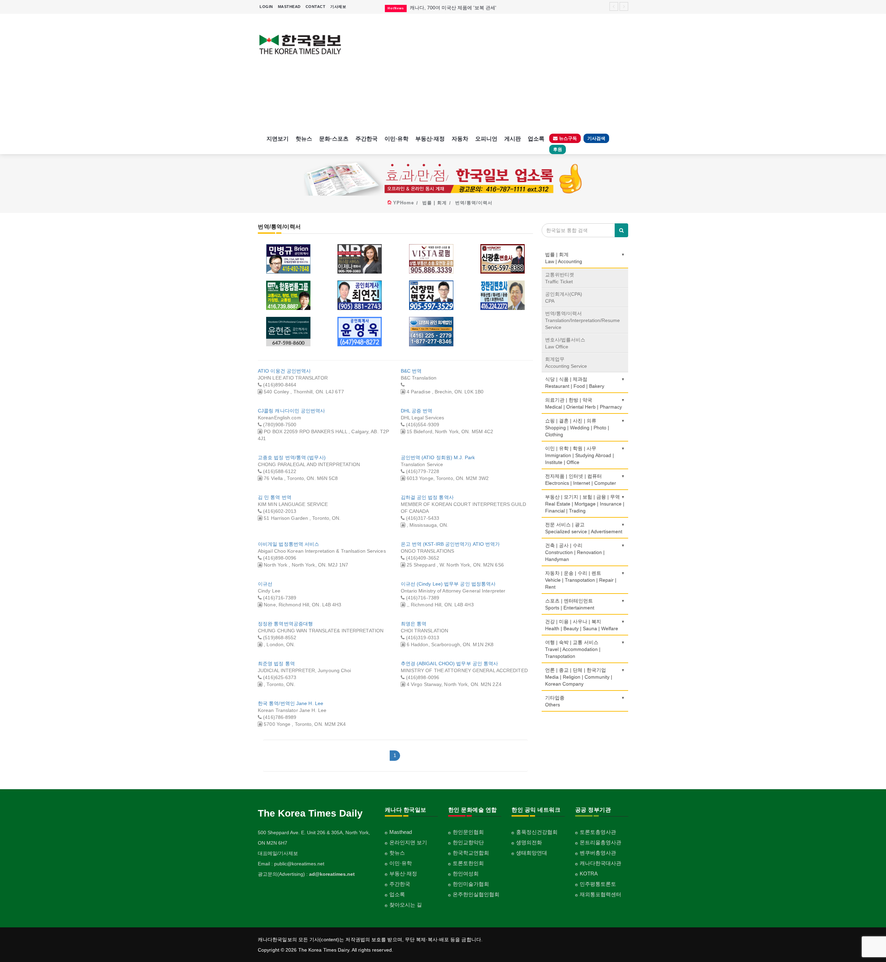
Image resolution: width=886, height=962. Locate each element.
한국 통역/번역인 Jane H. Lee (290, 703)
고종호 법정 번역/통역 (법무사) (292, 457)
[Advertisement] (490, 72)
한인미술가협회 (471, 884)
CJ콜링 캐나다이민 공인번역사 (291, 410)
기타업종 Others (554, 701)
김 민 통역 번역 (274, 497)
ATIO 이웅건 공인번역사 (284, 371)
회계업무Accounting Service (566, 362)
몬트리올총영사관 (600, 842)
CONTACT (316, 7)
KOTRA (589, 873)
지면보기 (277, 139)
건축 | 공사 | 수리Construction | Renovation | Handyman (575, 552)
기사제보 (338, 7)
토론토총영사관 (598, 832)
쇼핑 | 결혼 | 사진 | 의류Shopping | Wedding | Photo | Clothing (577, 427)
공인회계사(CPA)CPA (563, 297)
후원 (557, 149)
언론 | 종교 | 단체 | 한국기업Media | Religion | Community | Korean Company (578, 677)
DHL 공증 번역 (417, 410)
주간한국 (366, 139)
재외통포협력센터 (600, 894)
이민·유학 (396, 139)
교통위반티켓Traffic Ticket (559, 278)
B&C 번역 (411, 371)
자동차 (460, 139)
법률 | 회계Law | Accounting (563, 258)
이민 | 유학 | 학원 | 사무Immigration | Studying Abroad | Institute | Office (579, 455)
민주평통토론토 (598, 884)
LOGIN (266, 7)
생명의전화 (529, 842)
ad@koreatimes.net (332, 874)
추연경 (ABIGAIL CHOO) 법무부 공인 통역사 (449, 663)
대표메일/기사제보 (278, 853)
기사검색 (596, 138)
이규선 (265, 584)
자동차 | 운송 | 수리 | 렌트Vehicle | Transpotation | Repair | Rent (580, 580)
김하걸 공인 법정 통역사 (427, 497)
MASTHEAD (289, 7)
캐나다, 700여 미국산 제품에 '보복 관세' (453, 7)
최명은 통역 (414, 623)
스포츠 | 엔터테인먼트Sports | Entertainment (569, 604)
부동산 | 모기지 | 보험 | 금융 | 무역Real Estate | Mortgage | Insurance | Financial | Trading (584, 504)
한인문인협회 (468, 832)
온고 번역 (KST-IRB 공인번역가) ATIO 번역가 (450, 544)
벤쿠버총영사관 (598, 853)
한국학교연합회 (471, 853)
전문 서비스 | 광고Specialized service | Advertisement (583, 528)
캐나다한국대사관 (600, 863)
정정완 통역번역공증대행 (285, 623)
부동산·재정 (430, 139)
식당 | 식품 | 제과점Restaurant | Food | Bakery (574, 382)
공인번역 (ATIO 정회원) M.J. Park (438, 457)
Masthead (400, 832)
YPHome (403, 202)
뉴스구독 (567, 138)
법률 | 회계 (434, 202)
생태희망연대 (531, 853)
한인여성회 (466, 873)
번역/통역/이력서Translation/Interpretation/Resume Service (582, 320)
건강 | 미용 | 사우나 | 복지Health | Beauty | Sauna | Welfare (581, 625)
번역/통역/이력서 (473, 202)
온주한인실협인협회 (476, 894)
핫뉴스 (304, 139)
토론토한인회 (468, 863)
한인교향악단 (468, 842)
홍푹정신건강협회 (537, 832)
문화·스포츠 (334, 139)
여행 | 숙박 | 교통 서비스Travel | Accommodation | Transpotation (572, 649)
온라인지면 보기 (408, 842)
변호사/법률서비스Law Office (565, 343)
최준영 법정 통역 (276, 663)
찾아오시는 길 (405, 905)
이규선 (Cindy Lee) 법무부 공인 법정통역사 (448, 584)
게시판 (512, 139)
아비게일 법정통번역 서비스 (288, 544)
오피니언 (486, 139)
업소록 (536, 139)
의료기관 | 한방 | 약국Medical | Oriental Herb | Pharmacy (583, 403)
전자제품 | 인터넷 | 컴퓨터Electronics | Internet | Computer (580, 479)
